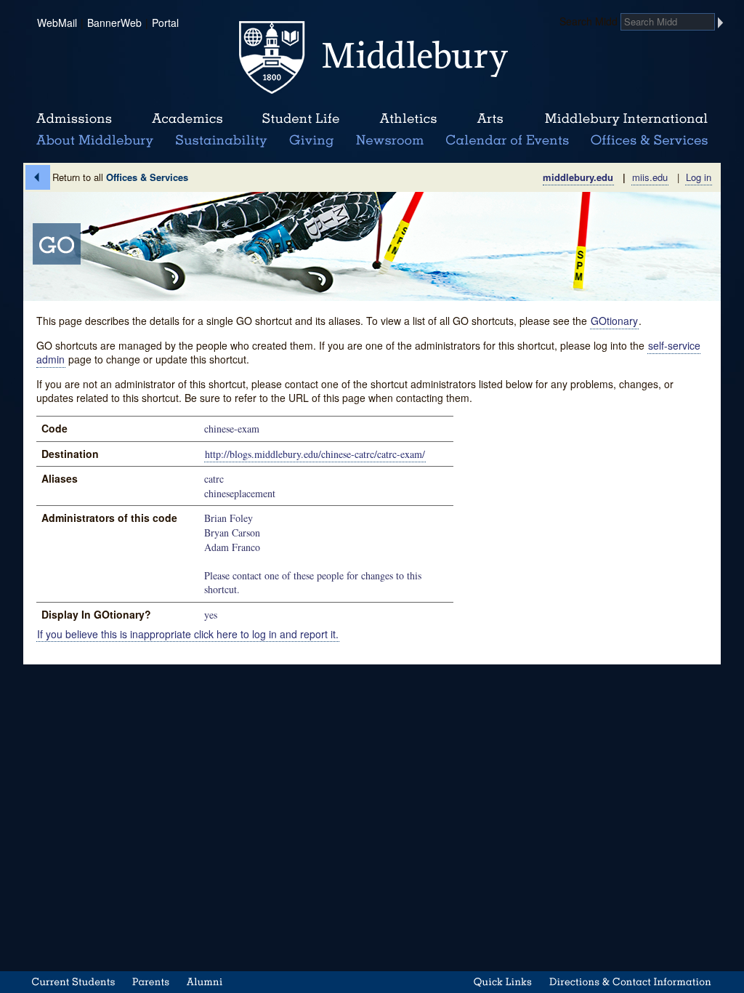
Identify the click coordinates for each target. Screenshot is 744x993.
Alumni (205, 982)
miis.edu (650, 177)
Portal (165, 22)
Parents (150, 982)
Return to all (120, 177)
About (95, 141)
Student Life (301, 119)
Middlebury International (626, 119)
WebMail (57, 22)
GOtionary (614, 320)
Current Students (73, 982)
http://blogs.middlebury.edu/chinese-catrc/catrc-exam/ (315, 454)
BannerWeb (114, 22)
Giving (309, 141)
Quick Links (503, 982)
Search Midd (588, 21)
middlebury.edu (578, 177)
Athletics (408, 119)
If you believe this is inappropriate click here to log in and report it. (188, 633)
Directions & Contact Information (630, 982)
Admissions (74, 119)
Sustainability (220, 141)
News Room (390, 141)
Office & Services (650, 141)
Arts (489, 119)
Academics (187, 119)
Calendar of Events (509, 141)
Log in (698, 177)
